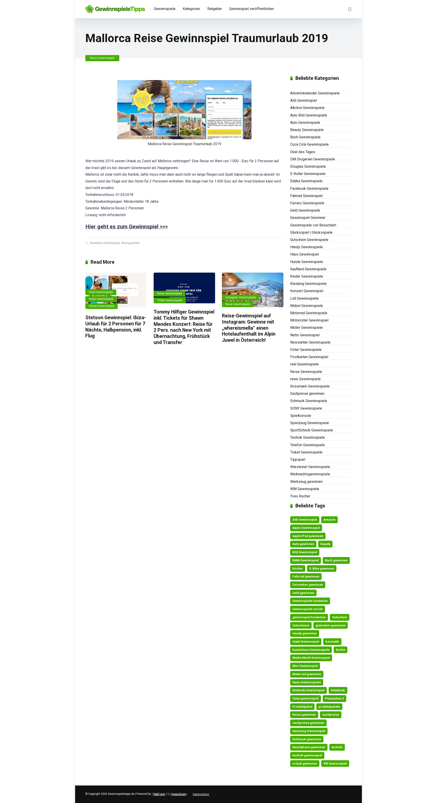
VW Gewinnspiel (335, 763)
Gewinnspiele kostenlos (310, 601)
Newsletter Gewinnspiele (310, 342)
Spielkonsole (300, 415)
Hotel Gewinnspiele (101, 292)
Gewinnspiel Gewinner (307, 217)
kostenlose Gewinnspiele (104, 243)
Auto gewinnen (303, 544)
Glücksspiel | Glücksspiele (311, 232)
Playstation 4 (334, 698)
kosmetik (332, 641)
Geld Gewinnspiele (305, 210)
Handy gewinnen (304, 633)
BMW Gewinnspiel (305, 560)
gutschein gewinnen (331, 625)
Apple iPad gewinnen (307, 536)
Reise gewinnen (130, 243)
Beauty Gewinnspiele (307, 130)
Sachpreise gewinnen (307, 393)
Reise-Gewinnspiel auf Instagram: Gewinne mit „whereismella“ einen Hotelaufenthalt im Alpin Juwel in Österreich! (248, 328)
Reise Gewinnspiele (102, 58)
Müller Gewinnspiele (306, 327)
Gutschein (339, 617)
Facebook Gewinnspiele (309, 188)
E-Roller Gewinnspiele (307, 174)
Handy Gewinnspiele (306, 247)
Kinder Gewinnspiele (306, 276)
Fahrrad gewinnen (305, 576)
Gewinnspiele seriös (307, 609)
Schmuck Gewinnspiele (308, 401)
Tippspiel (297, 459)
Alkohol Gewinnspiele (307, 108)
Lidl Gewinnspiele (304, 298)
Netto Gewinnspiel (305, 335)
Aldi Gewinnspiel (303, 100)
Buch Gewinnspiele (305, 137)
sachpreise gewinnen (308, 722)
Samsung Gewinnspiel (308, 731)
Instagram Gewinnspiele (240, 297)
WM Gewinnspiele (304, 489)
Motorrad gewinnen (306, 674)
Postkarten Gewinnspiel (309, 357)
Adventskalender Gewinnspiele (315, 93)
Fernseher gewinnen (307, 584)
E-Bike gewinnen (321, 568)
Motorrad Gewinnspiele (308, 313)
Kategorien (191, 9)
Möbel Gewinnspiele (306, 306)
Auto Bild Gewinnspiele (308, 115)
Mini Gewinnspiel (305, 666)
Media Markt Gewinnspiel (311, 657)
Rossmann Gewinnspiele (310, 386)
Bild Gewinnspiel (304, 552)
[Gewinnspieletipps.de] (115, 7)
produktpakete (329, 706)
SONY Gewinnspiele (306, 408)
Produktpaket (302, 706)
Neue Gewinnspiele (306, 682)
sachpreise (330, 714)
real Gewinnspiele (304, 364)
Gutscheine (300, 625)
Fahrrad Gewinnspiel (306, 196)
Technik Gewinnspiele (307, 437)
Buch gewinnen (336, 560)
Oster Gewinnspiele (306, 349)
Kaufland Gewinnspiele (308, 269)
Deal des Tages (302, 152)
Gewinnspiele (164, 9)
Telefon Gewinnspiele (307, 445)
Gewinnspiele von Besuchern (313, 225)
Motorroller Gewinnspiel (309, 320)
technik (337, 747)
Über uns (159, 794)
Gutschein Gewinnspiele (309, 240)
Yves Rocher (300, 496)
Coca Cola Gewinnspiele (309, 144)
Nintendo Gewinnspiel (308, 690)
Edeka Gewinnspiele (306, 181)
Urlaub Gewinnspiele (101, 306)
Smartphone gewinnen (308, 747)
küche (340, 649)
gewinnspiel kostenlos (309, 617)
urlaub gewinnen (304, 763)
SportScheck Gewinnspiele (311, 430)
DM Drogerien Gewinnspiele (312, 159)
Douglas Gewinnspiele (308, 166)
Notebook (338, 690)
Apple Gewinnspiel (306, 527)
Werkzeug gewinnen (306, 481)
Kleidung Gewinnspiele (308, 283)
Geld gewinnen (303, 593)
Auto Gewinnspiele (305, 122)
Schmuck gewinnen (306, 739)
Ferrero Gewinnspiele (307, 203)
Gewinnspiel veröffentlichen (251, 9)
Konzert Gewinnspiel (306, 291)
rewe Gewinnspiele (305, 379)
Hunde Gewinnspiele (306, 262)
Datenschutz (201, 794)
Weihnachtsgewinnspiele (310, 474)
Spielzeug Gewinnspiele (309, 423)
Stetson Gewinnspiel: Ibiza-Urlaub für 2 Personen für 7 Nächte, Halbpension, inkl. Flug (115, 327)
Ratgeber (214, 9)
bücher (297, 568)
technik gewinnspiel (307, 755)
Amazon (329, 519)
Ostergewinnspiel (305, 698)
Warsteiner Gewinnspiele (310, 467)
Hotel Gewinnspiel (305, 641)
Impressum (179, 794)
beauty (325, 544)
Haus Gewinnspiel (304, 254)
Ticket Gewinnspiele (169, 300)
